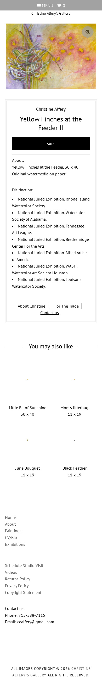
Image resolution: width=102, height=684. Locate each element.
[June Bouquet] (27, 440)
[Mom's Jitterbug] (74, 379)
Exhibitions (15, 544)
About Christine (31, 306)
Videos (11, 572)
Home (10, 517)
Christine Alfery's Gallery (50, 13)
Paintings (13, 530)
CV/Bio (11, 537)
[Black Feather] (74, 440)
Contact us (49, 312)
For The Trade (66, 306)
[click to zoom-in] (87, 32)
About (10, 524)
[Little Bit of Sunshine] (27, 379)
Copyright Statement (23, 592)
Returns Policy (17, 578)
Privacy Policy (17, 585)
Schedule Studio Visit (24, 565)
